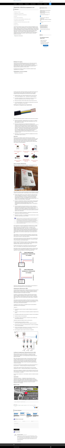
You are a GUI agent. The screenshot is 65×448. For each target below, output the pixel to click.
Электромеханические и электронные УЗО (22, 414)
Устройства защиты (28, 414)
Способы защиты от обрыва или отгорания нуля (16, 416)
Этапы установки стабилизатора (18, 17)
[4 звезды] (23, 405)
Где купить (15, 16)
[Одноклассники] (35, 407)
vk (50, 447)
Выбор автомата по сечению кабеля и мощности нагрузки (45, 12)
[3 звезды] (20, 405)
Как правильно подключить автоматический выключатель (44, 27)
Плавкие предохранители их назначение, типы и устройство (29, 416)
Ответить (19, 441)
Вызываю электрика (43, 41)
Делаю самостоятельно (44, 40)
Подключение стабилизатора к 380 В (19, 20)
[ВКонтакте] (34, 407)
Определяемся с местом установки (18, 13)
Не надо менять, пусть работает (45, 42)
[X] (36, 407)
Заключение (16, 23)
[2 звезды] (17, 405)
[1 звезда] (15, 405)
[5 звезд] (26, 405)
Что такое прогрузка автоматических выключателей (35, 416)
